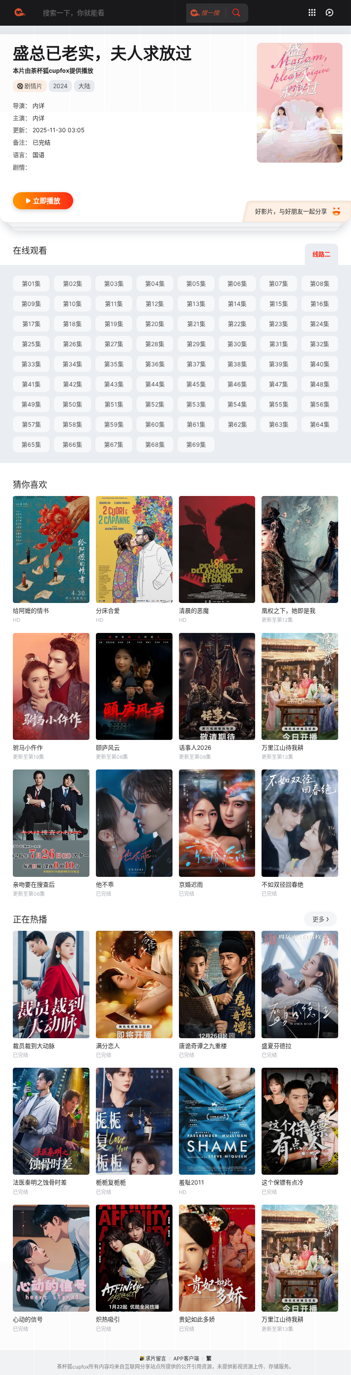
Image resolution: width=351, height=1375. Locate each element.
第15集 (278, 303)
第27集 (113, 343)
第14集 (237, 303)
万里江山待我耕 (282, 747)
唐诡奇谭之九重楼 (203, 1045)
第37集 (196, 364)
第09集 (31, 303)
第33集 (31, 364)
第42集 (72, 384)
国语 (39, 154)
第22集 (237, 323)
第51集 (113, 404)
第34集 (72, 364)
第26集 (72, 343)
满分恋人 (108, 1045)
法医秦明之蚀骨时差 (40, 1182)
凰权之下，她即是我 (288, 610)
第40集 (320, 364)
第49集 (31, 404)
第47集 (278, 384)
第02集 (72, 283)
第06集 (237, 283)
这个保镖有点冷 (282, 1182)
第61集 (196, 424)
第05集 (196, 283)
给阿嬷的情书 (31, 610)
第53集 (196, 404)
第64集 (320, 424)
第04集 (155, 283)
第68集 (155, 444)
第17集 (31, 323)
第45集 (196, 384)
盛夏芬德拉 (277, 1045)
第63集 (279, 424)
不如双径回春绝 (282, 884)
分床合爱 (108, 610)
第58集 (72, 424)
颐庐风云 (108, 747)
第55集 (279, 404)
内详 (39, 118)
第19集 (113, 323)
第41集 (31, 384)
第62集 (237, 424)
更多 (318, 919)
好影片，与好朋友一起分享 (291, 211)
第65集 (31, 444)
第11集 (114, 303)
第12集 (155, 303)
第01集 (31, 283)
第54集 (237, 404)
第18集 (72, 323)
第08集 (320, 283)
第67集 (113, 444)
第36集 (155, 364)
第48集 (320, 384)
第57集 (31, 424)
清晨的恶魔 (194, 610)
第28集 (154, 343)
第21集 (196, 323)
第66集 (72, 444)
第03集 (114, 283)
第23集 (278, 323)
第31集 (278, 343)
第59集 (114, 424)
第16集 (319, 303)
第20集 (154, 323)
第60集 (155, 424)
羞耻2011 (191, 1182)
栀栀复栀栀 (111, 1182)
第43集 (114, 384)
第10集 (72, 303)
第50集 (72, 404)
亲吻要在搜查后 (34, 884)
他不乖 (105, 884)
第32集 (319, 343)
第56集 (320, 404)
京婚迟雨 (191, 884)
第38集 (237, 364)
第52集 (154, 404)
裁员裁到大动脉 (34, 1045)
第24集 (319, 323)
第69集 (196, 444)
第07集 (278, 283)
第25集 (31, 343)
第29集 (196, 343)
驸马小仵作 (28, 747)
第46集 (237, 384)
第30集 (237, 343)
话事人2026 (195, 747)
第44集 (155, 384)
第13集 (196, 303)
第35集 (114, 364)
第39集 (279, 364)
